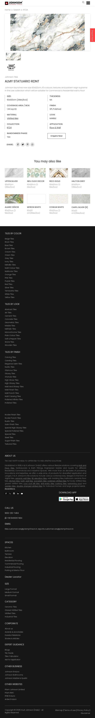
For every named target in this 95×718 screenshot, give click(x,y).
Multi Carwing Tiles (13, 396)
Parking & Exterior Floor (14, 570)
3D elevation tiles (39, 478)
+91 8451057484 (14, 518)
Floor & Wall (55, 127)
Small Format (11, 595)
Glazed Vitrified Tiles (13, 610)
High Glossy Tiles (12, 383)
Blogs (7, 650)
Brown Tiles (9, 248)
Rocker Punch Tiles (13, 418)
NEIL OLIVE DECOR (35, 181)
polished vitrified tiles (57, 481)
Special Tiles (10, 434)
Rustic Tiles (9, 421)
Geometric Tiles (12, 322)
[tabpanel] (47, 32)
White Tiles (9, 294)
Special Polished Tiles (14, 431)
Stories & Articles (12, 638)
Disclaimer (85, 713)
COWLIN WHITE (56, 207)
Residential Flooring (13, 560)
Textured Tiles (10, 444)
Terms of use (70, 710)
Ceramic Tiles (11, 607)
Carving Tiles (10, 357)
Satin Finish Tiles (12, 424)
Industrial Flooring (12, 567)
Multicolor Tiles (11, 271)
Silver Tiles (9, 287)
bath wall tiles (27, 481)
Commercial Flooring (14, 564)
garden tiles (10, 486)
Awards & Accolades (14, 632)
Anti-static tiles (47, 483)
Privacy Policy (83, 710)
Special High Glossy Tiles (15, 427)
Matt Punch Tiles (12, 393)
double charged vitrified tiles (29, 486)
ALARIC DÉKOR (12, 207)
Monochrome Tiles (13, 332)
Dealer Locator (13, 576)
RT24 (25, 9)
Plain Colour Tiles (12, 335)
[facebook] (6, 493)
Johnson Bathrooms (14, 675)
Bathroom (9, 551)
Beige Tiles (9, 239)
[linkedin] (18, 493)
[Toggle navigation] (87, 3)
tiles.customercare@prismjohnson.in (21, 529)
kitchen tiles (14, 481)
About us (9, 628)
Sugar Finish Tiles (12, 440)
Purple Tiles (9, 281)
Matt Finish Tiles (11, 390)
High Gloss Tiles (11, 380)
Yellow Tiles (9, 297)
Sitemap (59, 710)
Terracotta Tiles (11, 291)
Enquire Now (92, 35)
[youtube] (22, 493)
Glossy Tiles (10, 373)
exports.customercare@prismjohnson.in (55, 529)
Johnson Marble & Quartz (16, 678)
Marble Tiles (10, 325)
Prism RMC (9, 692)
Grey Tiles (9, 258)
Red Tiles (8, 284)
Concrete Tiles (11, 319)
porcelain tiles (40, 481)
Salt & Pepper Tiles (13, 338)
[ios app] (82, 498)
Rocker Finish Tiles (12, 414)
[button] (83, 2)
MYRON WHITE (34, 207)
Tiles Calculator (11, 656)
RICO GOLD (54, 181)
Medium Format (12, 592)
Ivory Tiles (9, 261)
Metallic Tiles (10, 265)
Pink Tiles (8, 278)
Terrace (8, 554)
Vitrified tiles (12, 118)
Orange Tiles (10, 274)
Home (8, 9)
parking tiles (60, 483)
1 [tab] (47, 47)
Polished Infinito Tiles (14, 399)
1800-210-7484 (12, 513)
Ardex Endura (10, 699)
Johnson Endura (12, 671)
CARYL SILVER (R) (80, 207)
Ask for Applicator (12, 659)
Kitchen (8, 547)
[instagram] (14, 493)
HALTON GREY (78, 181)
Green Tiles (9, 255)
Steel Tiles (9, 437)
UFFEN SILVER (11, 181)
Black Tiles (9, 242)
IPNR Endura (10, 696)
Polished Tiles (10, 403)
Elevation (9, 557)
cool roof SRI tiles (32, 483)
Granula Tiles (10, 377)
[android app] (66, 498)
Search (16, 9)
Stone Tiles (9, 342)
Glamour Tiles (11, 370)
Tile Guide (9, 653)
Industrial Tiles (11, 616)
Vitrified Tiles (10, 613)
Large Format (11, 589)
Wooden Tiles (11, 345)
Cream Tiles (10, 252)
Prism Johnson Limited (15, 689)
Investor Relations (12, 635)
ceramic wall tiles (23, 478)
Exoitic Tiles (9, 367)
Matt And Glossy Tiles (14, 386)
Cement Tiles (10, 316)
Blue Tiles (9, 245)
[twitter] (10, 493)
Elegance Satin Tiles (13, 364)
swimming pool (75, 483)
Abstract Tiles (11, 309)
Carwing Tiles (10, 360)
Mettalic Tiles (10, 329)
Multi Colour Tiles (12, 268)
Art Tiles (8, 312)
